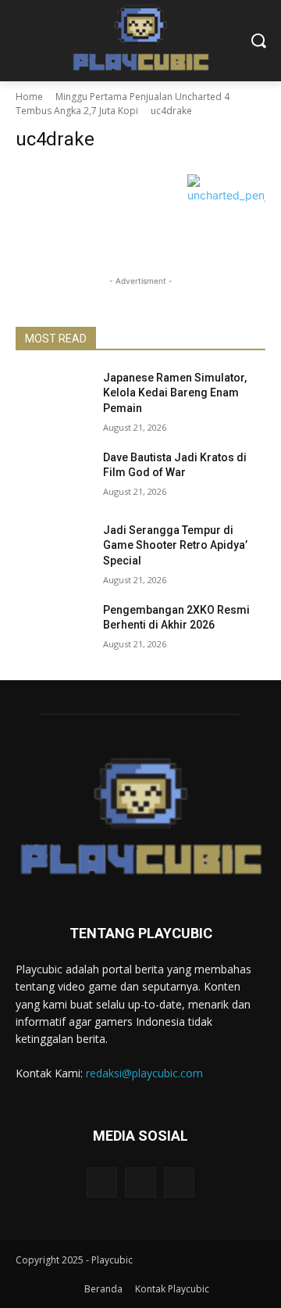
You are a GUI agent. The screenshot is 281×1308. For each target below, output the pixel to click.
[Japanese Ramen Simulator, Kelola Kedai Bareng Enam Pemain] (53, 397)
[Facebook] (102, 1182)
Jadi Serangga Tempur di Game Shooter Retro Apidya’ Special (175, 545)
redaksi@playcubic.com (144, 1073)
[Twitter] (179, 1182)
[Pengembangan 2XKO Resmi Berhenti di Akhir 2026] (53, 629)
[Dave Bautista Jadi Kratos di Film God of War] (53, 476)
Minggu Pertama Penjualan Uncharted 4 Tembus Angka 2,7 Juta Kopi (122, 103)
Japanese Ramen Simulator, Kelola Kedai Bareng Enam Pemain (175, 392)
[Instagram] (140, 1182)
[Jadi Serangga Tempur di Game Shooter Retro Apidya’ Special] (53, 549)
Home (29, 96)
